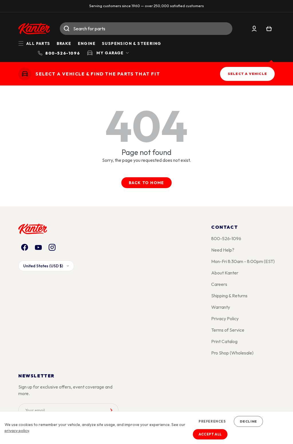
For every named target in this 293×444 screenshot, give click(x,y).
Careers (219, 284)
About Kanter (224, 273)
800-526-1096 (226, 238)
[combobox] (146, 28)
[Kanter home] (24, 73)
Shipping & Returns (229, 295)
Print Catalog (224, 341)
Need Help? (222, 250)
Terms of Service (227, 330)
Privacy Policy (225, 318)
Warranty (220, 307)
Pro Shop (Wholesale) (232, 353)
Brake (64, 43)
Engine (87, 43)
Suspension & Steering (131, 43)
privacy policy (17, 430)
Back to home (146, 182)
